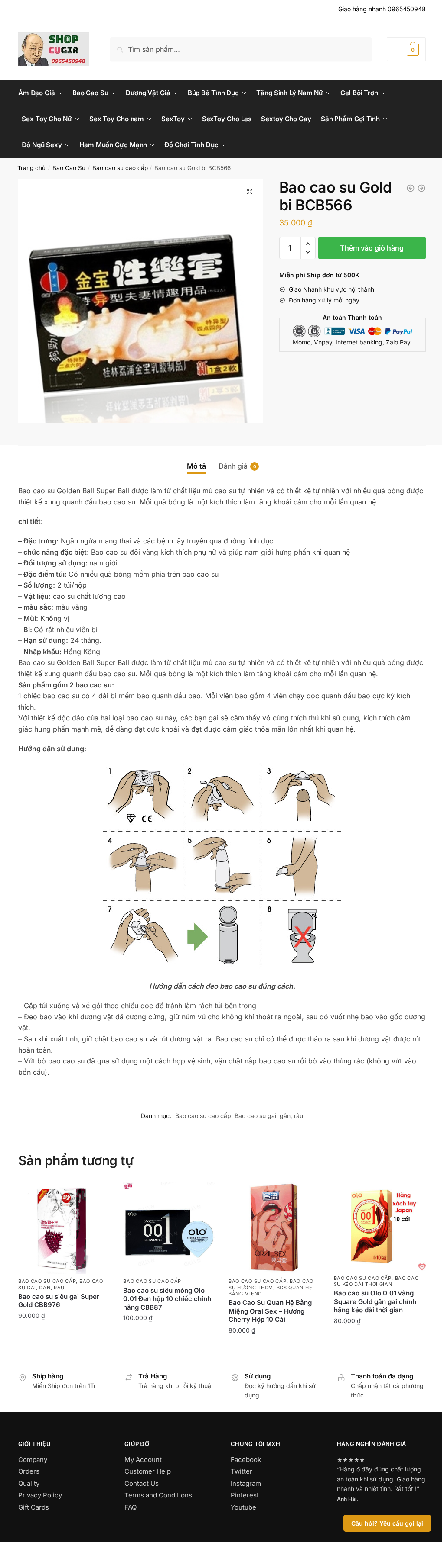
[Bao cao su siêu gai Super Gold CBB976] (410, 188)
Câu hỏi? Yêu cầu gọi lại (387, 1523)
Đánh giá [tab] (233, 466)
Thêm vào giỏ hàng (372, 248)
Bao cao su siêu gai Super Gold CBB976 (58, 1300)
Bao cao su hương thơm (271, 1284)
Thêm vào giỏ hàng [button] (64, 1334)
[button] (250, 192)
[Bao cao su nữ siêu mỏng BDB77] (421, 188)
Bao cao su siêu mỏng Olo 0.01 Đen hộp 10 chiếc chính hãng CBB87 (167, 1298)
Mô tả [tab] (196, 466)
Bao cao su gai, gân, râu (269, 1115)
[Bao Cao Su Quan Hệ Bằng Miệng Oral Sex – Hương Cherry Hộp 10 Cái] (275, 1228)
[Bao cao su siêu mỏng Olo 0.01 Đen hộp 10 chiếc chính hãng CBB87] (169, 1228)
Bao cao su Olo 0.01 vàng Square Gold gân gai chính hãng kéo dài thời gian (375, 1301)
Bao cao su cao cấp (120, 167)
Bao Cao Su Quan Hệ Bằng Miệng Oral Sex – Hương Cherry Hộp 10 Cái (270, 1311)
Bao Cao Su (68, 167)
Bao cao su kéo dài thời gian (376, 1281)
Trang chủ (31, 167)
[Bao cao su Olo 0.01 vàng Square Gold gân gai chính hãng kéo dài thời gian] (380, 1226)
